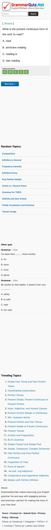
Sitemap (14, 517)
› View (14, 249)
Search (33, 14)
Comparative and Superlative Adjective (28, 475)
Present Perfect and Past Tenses (25, 422)
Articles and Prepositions (21, 435)
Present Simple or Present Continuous (28, 426)
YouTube (8, 525)
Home (5, 513)
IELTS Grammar (16, 439)
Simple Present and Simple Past (24, 444)
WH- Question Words (19, 417)
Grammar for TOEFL (12, 192)
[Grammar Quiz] (23, 6)
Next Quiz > (10, 84)
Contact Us (16, 513)
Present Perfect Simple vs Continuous (27, 413)
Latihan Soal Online (34, 525)
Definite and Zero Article (14, 198)
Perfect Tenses (16, 395)
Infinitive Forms (9, 173)
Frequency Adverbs (12, 166)
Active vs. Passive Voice (14, 185)
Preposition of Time (18, 462)
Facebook (17, 521)
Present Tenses (16, 431)
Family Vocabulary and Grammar (18, 205)
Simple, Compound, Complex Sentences (29, 448)
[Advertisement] (25, 115)
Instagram (30, 521)
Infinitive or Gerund (11, 160)
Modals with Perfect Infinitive (23, 480)
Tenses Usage (9, 211)
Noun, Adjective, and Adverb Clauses (27, 408)
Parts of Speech (16, 466)
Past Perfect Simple (11, 179)
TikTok (40, 521)
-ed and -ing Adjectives (20, 471)
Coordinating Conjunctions (21, 390)
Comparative (8, 153)
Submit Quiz (30, 513)
